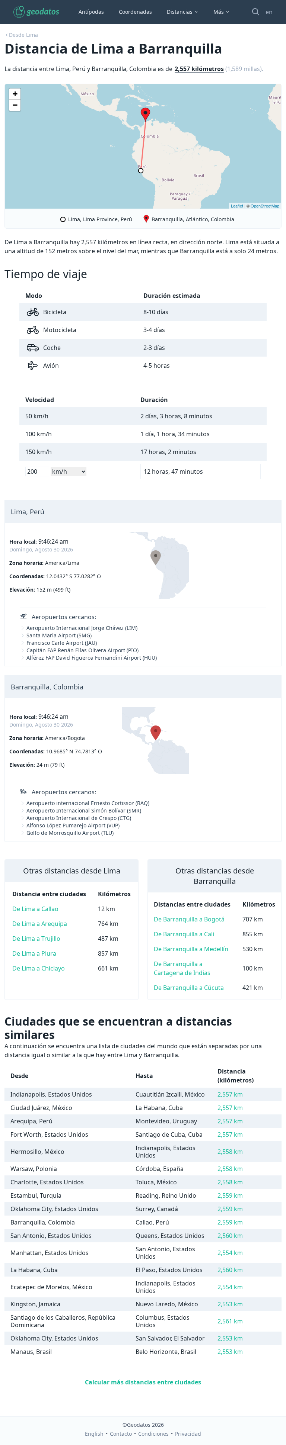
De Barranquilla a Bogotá (189, 919)
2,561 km (230, 1321)
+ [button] (15, 94)
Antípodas (91, 11)
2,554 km (230, 1253)
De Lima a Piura (34, 953)
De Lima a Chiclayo (38, 968)
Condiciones (153, 1433)
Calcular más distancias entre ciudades (143, 1382)
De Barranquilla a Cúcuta (189, 988)
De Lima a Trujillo (36, 938)
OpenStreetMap (265, 206)
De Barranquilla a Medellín (191, 949)
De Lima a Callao (35, 909)
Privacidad (188, 1433)
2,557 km (230, 1094)
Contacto (121, 1433)
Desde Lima (23, 34)
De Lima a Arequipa (39, 924)
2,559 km (230, 1195)
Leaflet (237, 206)
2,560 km (230, 1236)
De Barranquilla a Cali (184, 934)
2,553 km (230, 1304)
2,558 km (230, 1152)
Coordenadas (135, 11)
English (94, 1433)
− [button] (15, 105)
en (269, 12)
